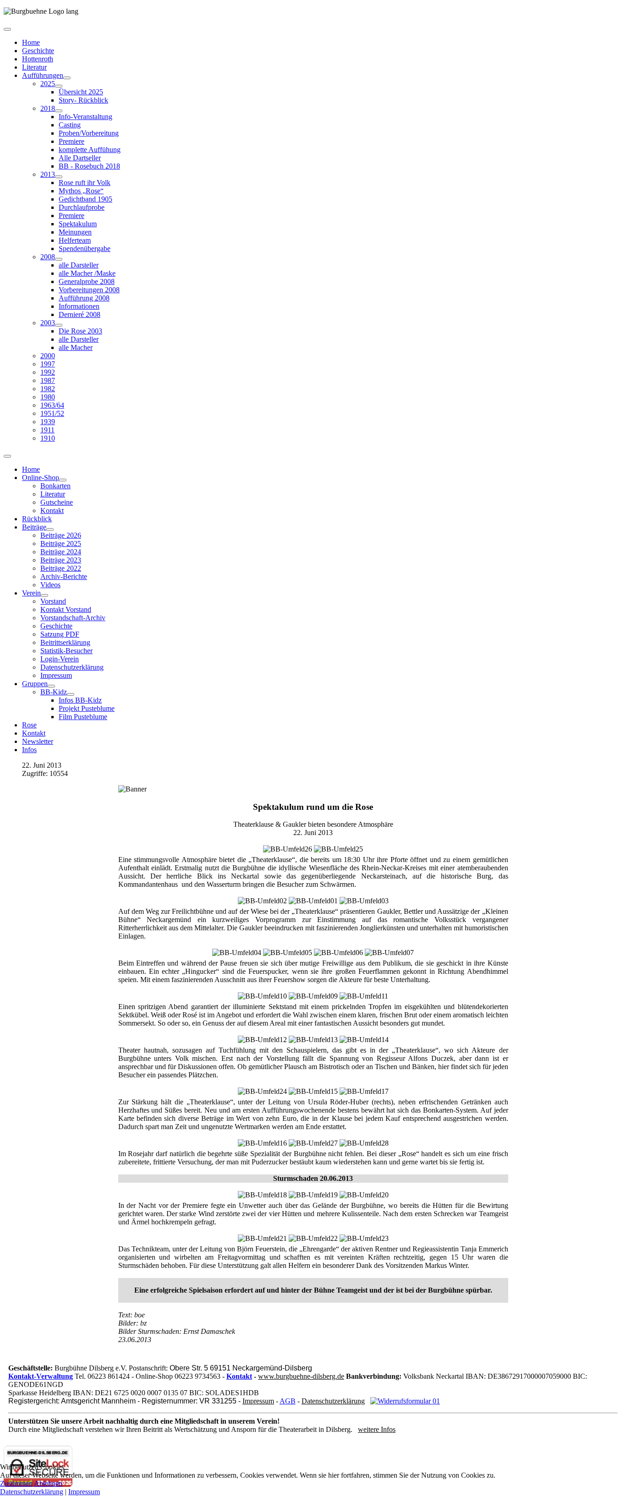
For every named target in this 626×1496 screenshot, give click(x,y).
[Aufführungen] (67, 77)
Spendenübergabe (84, 248)
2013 (47, 174)
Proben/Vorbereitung (89, 133)
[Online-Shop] (62, 480)
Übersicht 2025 (81, 92)
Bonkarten (55, 486)
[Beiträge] (50, 529)
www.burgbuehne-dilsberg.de (301, 1376)
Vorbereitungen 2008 (89, 290)
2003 (47, 323)
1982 (47, 389)
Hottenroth (37, 59)
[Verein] (44, 595)
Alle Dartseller (80, 158)
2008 (47, 257)
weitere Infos (376, 1429)
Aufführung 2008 (84, 298)
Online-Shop (40, 477)
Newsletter (37, 741)
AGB (288, 1401)
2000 (47, 356)
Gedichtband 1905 (85, 199)
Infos (29, 749)
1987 (47, 380)
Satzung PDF (59, 634)
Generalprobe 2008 (87, 281)
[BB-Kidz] (70, 694)
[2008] (58, 259)
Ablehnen (48, 1483)
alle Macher (76, 347)
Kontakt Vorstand (65, 609)
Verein (31, 593)
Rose (29, 725)
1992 (47, 372)
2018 (47, 108)
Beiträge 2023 (60, 560)
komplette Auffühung (90, 149)
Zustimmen (16, 1483)
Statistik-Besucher (66, 651)
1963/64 (52, 405)
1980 (47, 397)
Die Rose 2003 (80, 331)
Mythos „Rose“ (81, 191)
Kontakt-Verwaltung (40, 1376)
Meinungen (75, 232)
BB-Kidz (53, 692)
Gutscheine (56, 502)
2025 (47, 83)
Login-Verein (59, 659)
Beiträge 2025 (60, 543)
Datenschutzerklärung (72, 667)
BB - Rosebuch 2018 (89, 166)
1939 (47, 422)
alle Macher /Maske (87, 273)
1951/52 (52, 413)
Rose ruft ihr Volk (84, 182)
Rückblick (37, 519)
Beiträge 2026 (60, 535)
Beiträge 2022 (60, 568)
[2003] (58, 325)
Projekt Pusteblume (87, 708)
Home (31, 42)
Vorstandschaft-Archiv (72, 618)
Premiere (71, 141)
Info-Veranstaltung (85, 116)
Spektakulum (78, 224)
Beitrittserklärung (65, 642)
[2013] (58, 176)
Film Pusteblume (83, 717)
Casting (70, 125)
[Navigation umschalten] (7, 29)
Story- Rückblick (83, 100)
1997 (47, 364)
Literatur (34, 67)
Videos (50, 585)
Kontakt (52, 510)
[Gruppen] (51, 686)
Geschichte (38, 51)
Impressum (56, 675)
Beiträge (34, 527)
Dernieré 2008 (79, 314)
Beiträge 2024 (60, 552)
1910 (47, 438)
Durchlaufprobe (81, 207)
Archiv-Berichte (63, 576)
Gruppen (35, 684)
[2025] (58, 86)
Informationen (79, 306)
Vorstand (53, 601)
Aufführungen (42, 75)
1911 (47, 430)
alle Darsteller (79, 265)
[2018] (58, 110)
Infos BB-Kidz (80, 700)
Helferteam (75, 240)
